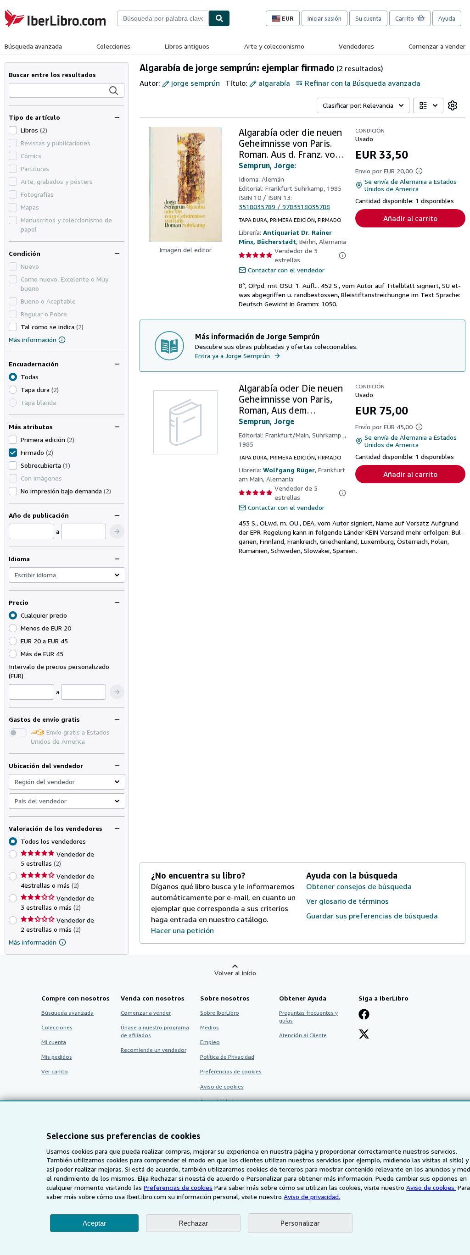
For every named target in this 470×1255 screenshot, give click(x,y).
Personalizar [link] (300, 1223)
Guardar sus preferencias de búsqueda (372, 915)
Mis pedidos (56, 1056)
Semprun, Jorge (266, 421)
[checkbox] (13, 130)
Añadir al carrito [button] (410, 218)
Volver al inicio (235, 973)
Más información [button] (32, 942)
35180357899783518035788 (284, 206)
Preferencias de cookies (178, 1187)
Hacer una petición (182, 930)
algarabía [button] (274, 83)
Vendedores (356, 46)
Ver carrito (54, 1071)
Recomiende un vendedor (153, 1049)
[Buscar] (219, 18)
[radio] (13, 390)
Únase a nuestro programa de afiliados (155, 1031)
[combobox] (163, 18)
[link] (452, 105)
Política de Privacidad (227, 1056)
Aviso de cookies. (431, 1187)
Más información (32, 339)
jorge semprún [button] (195, 83)
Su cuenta (368, 18)
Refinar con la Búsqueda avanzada (362, 83)
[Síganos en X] (363, 1035)
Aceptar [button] (94, 1223)
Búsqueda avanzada (33, 46)
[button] (114, 90)
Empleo (210, 1042)
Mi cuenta (53, 1042)
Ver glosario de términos (347, 901)
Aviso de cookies (222, 1086)
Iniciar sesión (324, 18)
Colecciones (113, 46)
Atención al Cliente (303, 1035)
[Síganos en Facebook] (363, 1015)
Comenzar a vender (436, 46)
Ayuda (446, 18)
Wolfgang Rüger (289, 470)
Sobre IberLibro (219, 1012)
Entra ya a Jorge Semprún (232, 355)
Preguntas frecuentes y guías (308, 1016)
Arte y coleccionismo (274, 46)
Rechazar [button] (193, 1223)
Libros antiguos (187, 46)
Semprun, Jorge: (267, 165)
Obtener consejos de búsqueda (359, 886)
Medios (209, 1027)
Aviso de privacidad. (312, 1196)
